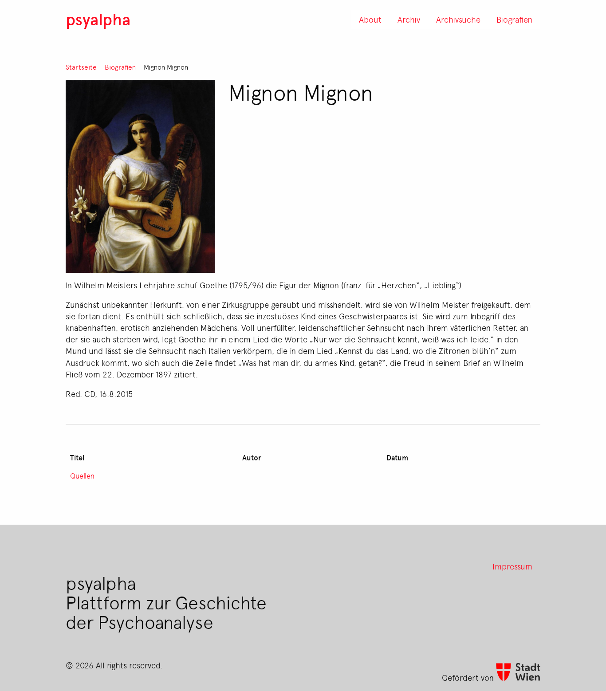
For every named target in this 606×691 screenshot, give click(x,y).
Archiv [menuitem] (408, 19)
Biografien (120, 67)
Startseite (81, 67)
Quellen (82, 475)
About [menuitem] (370, 19)
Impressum (512, 566)
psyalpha (98, 19)
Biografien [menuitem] (514, 19)
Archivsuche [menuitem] (458, 19)
